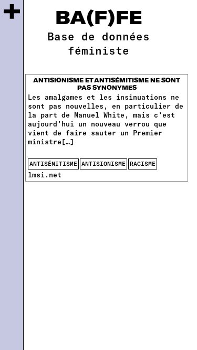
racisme (142, 163)
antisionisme (103, 163)
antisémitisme (53, 163)
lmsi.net (44, 175)
